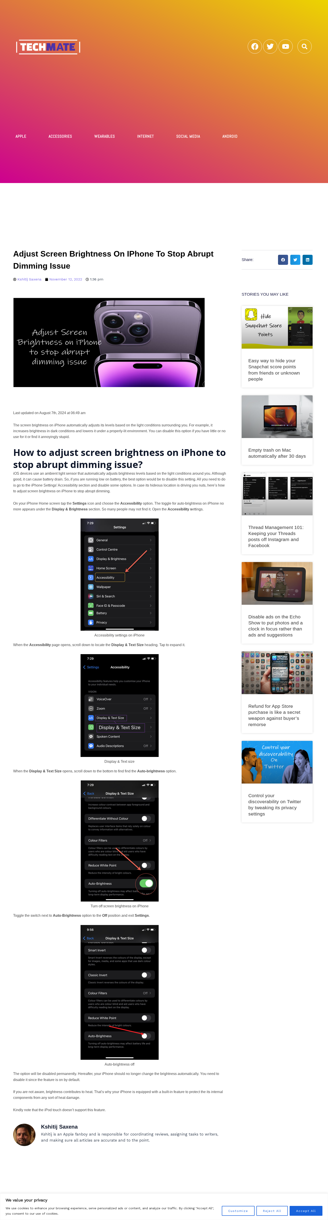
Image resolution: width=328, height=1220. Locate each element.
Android (230, 136)
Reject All (272, 1211)
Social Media (188, 136)
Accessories (60, 136)
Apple (21, 136)
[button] (304, 46)
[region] (164, 1206)
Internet (145, 136)
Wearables (104, 136)
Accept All (306, 1211)
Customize (238, 1211)
